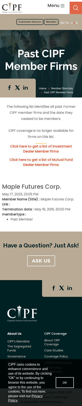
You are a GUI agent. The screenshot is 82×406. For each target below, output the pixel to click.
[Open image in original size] (10, 7)
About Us (14, 334)
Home (42, 88)
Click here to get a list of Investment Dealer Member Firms (41, 149)
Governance (16, 357)
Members (51, 21)
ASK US (41, 261)
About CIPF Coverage (52, 342)
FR (67, 23)
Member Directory (62, 88)
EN (62, 22)
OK (65, 382)
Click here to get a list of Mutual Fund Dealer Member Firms (41, 162)
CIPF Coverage (55, 334)
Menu (54, 5)
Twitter (17, 88)
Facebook (9, 88)
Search (76, 8)
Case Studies (53, 350)
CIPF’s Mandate (18, 341)
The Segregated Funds (19, 348)
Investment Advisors (30, 21)
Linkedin (25, 88)
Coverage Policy (56, 357)
